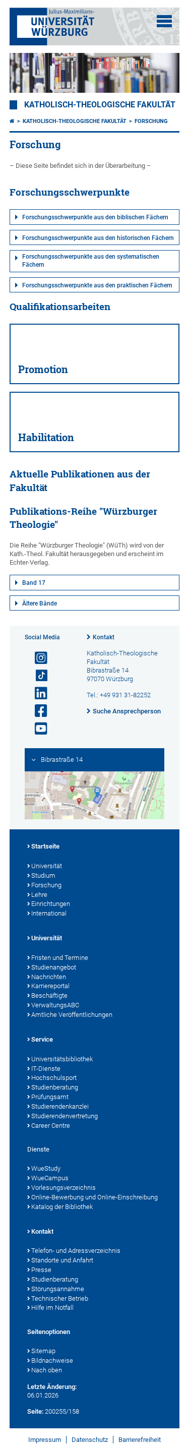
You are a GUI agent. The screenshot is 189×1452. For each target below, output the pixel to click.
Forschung (151, 121)
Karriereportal (50, 986)
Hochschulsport (54, 1077)
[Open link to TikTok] (37, 676)
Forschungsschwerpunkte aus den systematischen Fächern (90, 260)
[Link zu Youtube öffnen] (37, 729)
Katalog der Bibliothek (62, 1207)
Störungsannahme (57, 1289)
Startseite (45, 846)
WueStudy (45, 1168)
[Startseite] (12, 121)
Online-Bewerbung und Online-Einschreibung (94, 1197)
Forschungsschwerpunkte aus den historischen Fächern (98, 237)
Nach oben (46, 1370)
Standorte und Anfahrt (62, 1260)
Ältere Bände (39, 603)
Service (42, 1039)
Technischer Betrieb (59, 1298)
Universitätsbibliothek (62, 1059)
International (49, 913)
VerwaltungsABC (55, 1005)
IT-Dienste (45, 1068)
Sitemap (43, 1351)
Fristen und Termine (59, 957)
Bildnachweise (52, 1360)
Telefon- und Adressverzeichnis (75, 1250)
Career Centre (50, 1125)
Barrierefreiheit (139, 1439)
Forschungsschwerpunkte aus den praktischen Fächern (97, 285)
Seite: (35, 1411)
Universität (46, 866)
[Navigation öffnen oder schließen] (164, 21)
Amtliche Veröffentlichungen (71, 1014)
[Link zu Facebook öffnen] (37, 711)
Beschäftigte (49, 995)
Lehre (39, 894)
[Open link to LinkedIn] (37, 693)
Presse (41, 1270)
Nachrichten (48, 977)
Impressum (44, 1439)
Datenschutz (90, 1439)
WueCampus (50, 1178)
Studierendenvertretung (64, 1116)
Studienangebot (53, 967)
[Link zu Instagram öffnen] (37, 658)
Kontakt (103, 637)
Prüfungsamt (50, 1097)
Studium (43, 875)
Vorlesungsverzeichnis (63, 1187)
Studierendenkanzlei (60, 1106)
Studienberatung (54, 1087)
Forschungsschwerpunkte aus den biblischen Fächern (95, 217)
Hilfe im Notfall (52, 1307)
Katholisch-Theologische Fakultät (99, 104)
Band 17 (33, 582)
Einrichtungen (50, 904)
